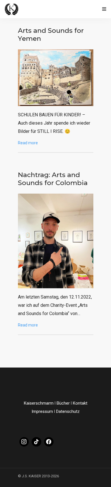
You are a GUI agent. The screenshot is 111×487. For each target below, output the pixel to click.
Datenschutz (68, 411)
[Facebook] (49, 442)
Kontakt (80, 403)
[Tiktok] (36, 442)
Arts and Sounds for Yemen (51, 34)
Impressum (42, 411)
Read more (28, 143)
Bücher (63, 403)
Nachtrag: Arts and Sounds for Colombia (53, 179)
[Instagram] (24, 442)
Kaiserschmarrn (39, 403)
